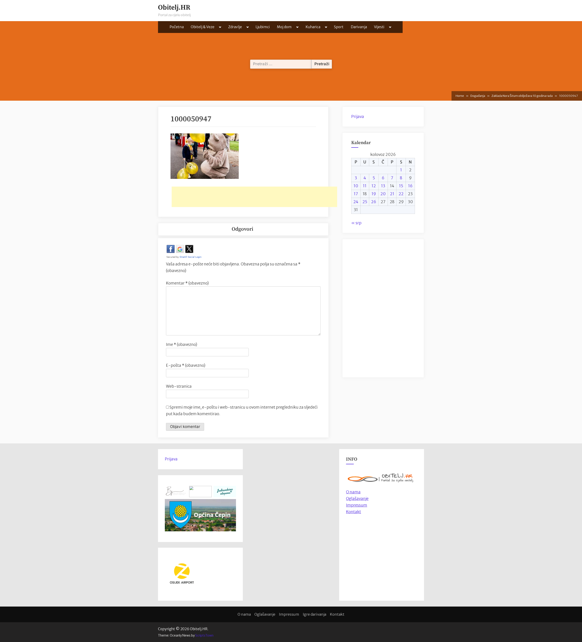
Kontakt (353, 511)
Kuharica (313, 27)
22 (401, 193)
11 (364, 185)
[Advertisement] (254, 197)
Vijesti (379, 27)
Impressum (356, 505)
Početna (177, 27)
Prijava (357, 116)
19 (373, 193)
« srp (356, 222)
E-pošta (185, 365)
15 (401, 185)
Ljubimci (263, 27)
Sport (339, 27)
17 (356, 193)
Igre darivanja (314, 614)
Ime (181, 344)
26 (373, 201)
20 (383, 193)
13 (383, 185)
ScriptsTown (204, 635)
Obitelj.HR (174, 7)
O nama (244, 614)
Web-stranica (179, 386)
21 (392, 193)
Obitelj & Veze (202, 27)
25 (364, 201)
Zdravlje (235, 27)
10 (356, 185)
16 (410, 185)
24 (355, 201)
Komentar (187, 283)
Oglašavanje (357, 498)
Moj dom (284, 27)
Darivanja (359, 27)
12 (373, 185)
